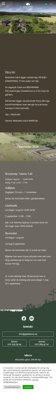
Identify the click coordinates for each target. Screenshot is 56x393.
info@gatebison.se (28, 334)
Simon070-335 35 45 (14, 343)
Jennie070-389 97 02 (42, 343)
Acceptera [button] (28, 387)
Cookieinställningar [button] (12, 387)
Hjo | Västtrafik (13, 114)
